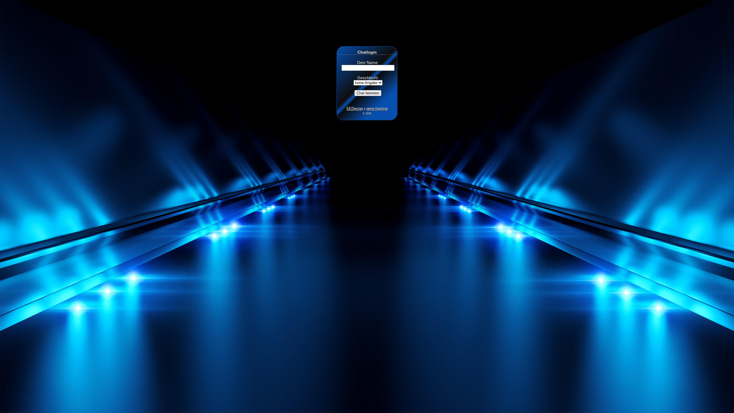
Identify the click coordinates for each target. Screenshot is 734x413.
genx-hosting (377, 108)
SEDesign (354, 108)
